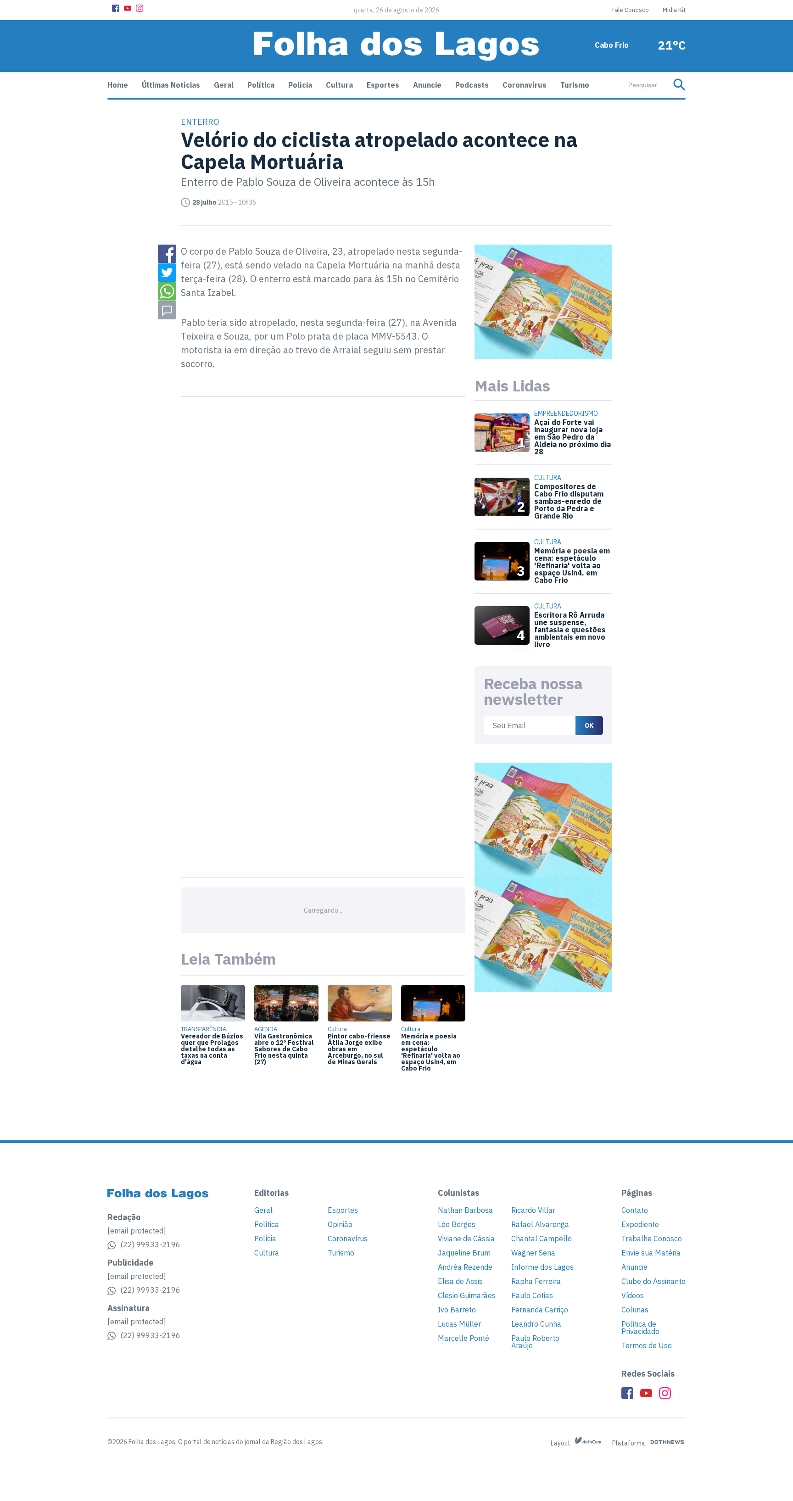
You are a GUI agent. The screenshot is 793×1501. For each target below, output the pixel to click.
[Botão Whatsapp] (167, 291)
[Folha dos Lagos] (396, 46)
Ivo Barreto (457, 1309)
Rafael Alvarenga (540, 1224)
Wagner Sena (533, 1252)
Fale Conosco (630, 10)
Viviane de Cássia (466, 1238)
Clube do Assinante (653, 1281)
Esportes (383, 85)
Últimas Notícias (171, 85)
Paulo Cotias (532, 1295)
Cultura (339, 85)
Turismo (574, 85)
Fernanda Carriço (539, 1309)
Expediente (640, 1224)
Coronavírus (525, 85)
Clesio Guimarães (467, 1295)
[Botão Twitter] (167, 272)
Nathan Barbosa (465, 1210)
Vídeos (632, 1295)
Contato (634, 1210)
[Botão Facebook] (115, 8)
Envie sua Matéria (651, 1252)
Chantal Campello (541, 1238)
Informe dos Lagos (542, 1267)
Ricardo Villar (533, 1210)
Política (260, 85)
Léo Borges (456, 1224)
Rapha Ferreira (536, 1281)
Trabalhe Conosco (651, 1238)
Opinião (340, 1224)
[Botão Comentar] (167, 310)
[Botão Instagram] (139, 8)
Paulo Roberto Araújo (535, 1342)
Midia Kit (674, 10)
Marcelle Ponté (463, 1338)
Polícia (300, 85)
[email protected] (136, 1230)
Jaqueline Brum (464, 1252)
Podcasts (472, 85)
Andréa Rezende (465, 1267)
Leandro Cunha (536, 1323)
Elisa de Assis (460, 1281)
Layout (561, 1443)
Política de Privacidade (640, 1327)
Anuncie (427, 85)
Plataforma (629, 1443)
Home (117, 85)
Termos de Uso (646, 1345)
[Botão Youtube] (127, 8)
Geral (224, 85)
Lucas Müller (459, 1323)
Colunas (634, 1309)
